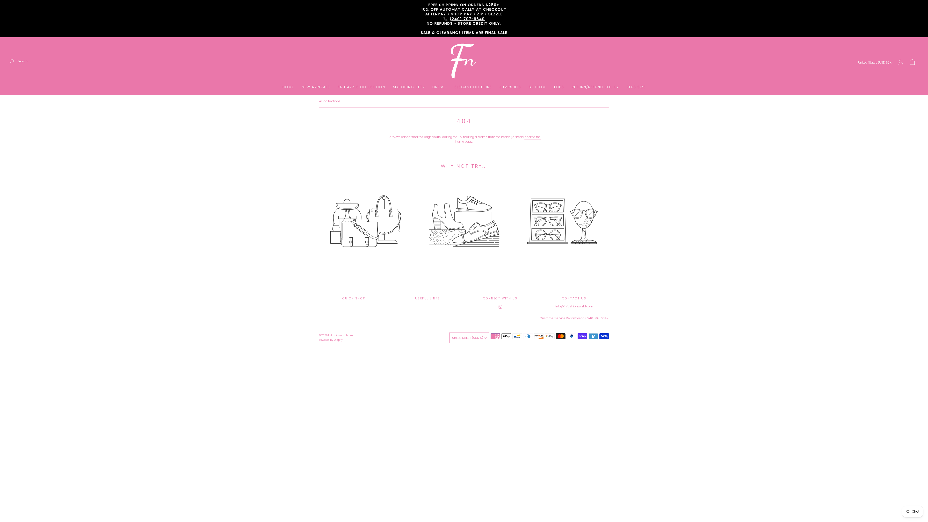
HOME (288, 87)
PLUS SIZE (636, 87)
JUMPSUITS (510, 87)
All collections (330, 101)
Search (22, 61)
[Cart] (912, 62)
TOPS (559, 87)
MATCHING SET (407, 87)
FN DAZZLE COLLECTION (361, 87)
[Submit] (15, 61)
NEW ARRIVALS (316, 87)
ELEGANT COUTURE (473, 87)
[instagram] (500, 307)
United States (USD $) (874, 62)
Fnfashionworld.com (340, 335)
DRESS (438, 87)
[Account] (900, 62)
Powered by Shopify (330, 340)
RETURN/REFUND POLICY (595, 87)
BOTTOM (537, 87)
